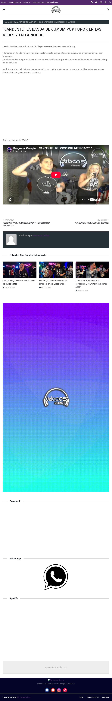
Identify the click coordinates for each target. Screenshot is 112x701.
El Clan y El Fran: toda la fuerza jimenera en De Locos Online (53, 282)
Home (3, 2)
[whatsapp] (109, 2)
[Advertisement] (56, 532)
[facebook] (91, 2)
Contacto (26, 2)
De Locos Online (41, 235)
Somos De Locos (14, 2)
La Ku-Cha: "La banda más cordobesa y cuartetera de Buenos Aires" (91, 284)
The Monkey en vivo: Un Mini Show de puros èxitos (19, 282)
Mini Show (14, 22)
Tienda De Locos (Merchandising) (45, 2)
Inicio (7, 22)
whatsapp (105, 697)
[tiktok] (105, 2)
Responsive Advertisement (56, 667)
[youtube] (96, 2)
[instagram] (101, 2)
